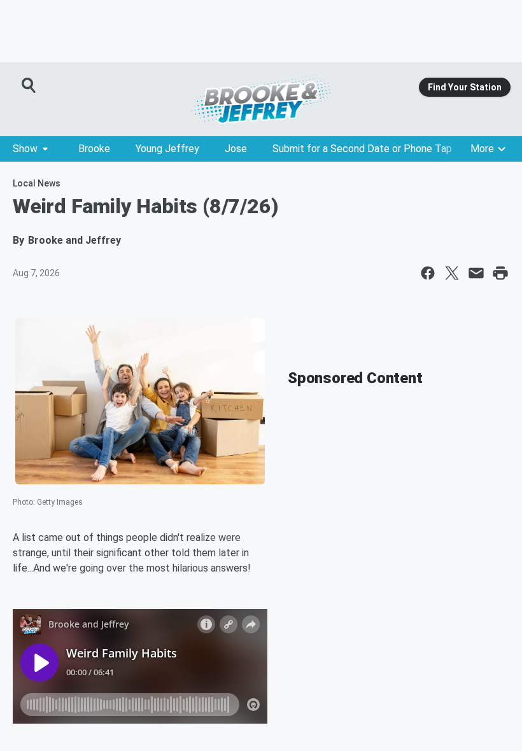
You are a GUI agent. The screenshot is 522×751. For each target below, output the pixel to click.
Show (25, 149)
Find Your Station (465, 87)
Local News (36, 183)
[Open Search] (29, 85)
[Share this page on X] (452, 273)
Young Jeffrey (167, 149)
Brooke (94, 149)
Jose (236, 149)
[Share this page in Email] (476, 273)
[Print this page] (500, 273)
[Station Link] (261, 99)
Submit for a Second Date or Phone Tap (362, 149)
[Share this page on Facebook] (428, 273)
